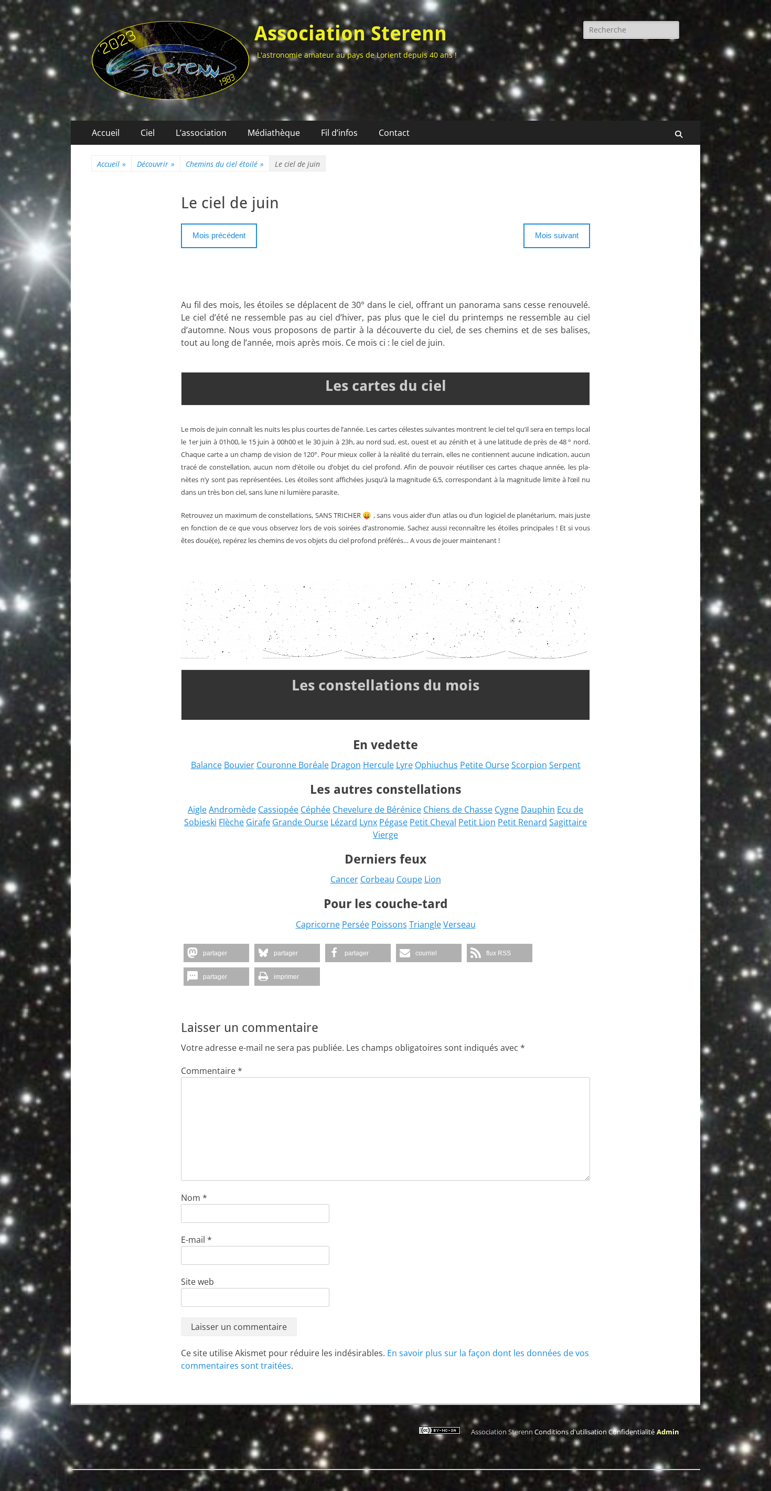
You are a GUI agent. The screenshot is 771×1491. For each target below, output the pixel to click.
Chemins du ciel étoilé (225, 164)
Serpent (565, 765)
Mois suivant (557, 235)
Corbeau (377, 879)
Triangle (425, 924)
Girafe (258, 822)
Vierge (385, 834)
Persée (355, 924)
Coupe (409, 879)
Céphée (315, 809)
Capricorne (318, 924)
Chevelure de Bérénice (377, 809)
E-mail (196, 1239)
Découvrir (156, 164)
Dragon (346, 765)
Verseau (459, 924)
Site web (197, 1281)
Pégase (393, 822)
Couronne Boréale (292, 765)
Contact (394, 133)
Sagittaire (568, 822)
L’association (201, 133)
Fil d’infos (339, 133)
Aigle (197, 809)
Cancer (344, 879)
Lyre (404, 765)
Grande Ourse (300, 822)
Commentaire (211, 1071)
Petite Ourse (484, 765)
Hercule (378, 765)
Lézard (343, 822)
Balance (206, 765)
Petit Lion (477, 822)
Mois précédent (218, 235)
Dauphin (538, 809)
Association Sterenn (350, 33)
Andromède (232, 809)
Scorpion (529, 765)
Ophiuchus (436, 765)
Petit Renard (522, 822)
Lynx (368, 822)
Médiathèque (274, 133)
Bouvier (239, 765)
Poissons (389, 924)
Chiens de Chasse (457, 809)
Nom (194, 1198)
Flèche (231, 822)
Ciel (148, 133)
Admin (668, 1431)
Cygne (507, 809)
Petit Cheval (433, 822)
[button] (216, 953)
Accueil (106, 133)
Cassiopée (278, 809)
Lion (432, 879)
